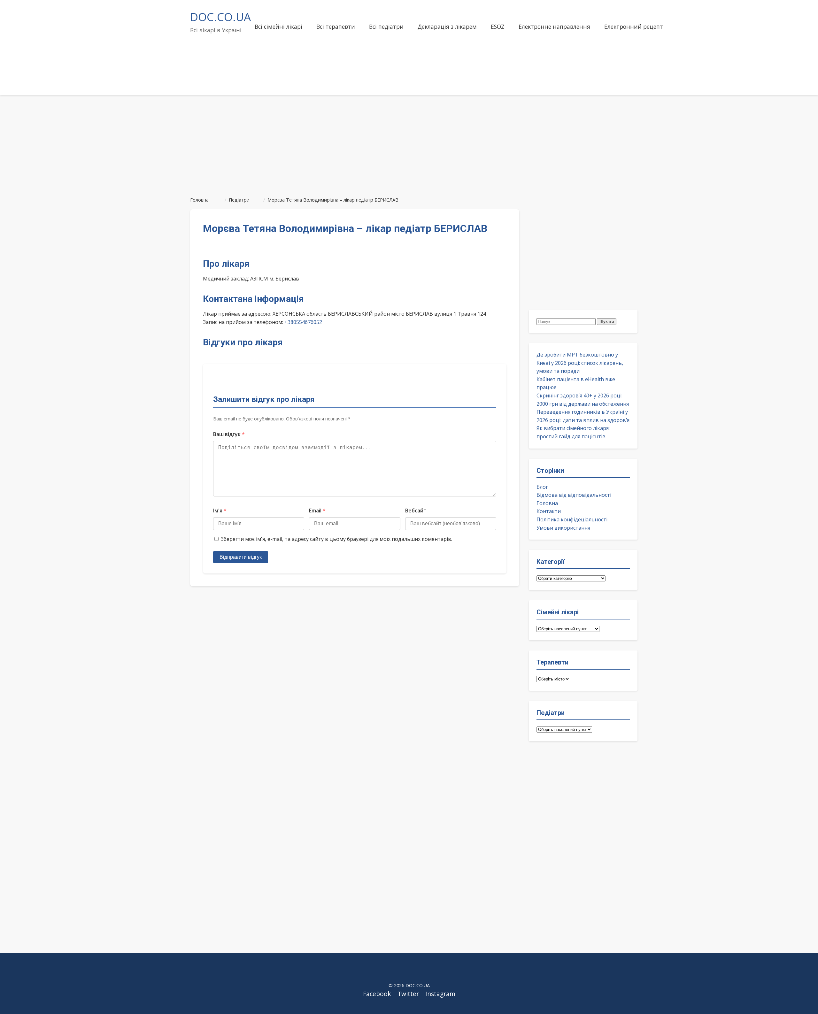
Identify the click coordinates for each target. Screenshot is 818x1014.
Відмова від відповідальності (573, 494)
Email (317, 510)
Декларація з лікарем (447, 26)
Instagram (440, 993)
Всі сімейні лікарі (278, 26)
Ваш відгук (229, 434)
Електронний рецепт (633, 26)
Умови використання (563, 527)
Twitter (408, 993)
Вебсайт (416, 510)
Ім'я (220, 510)
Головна (547, 503)
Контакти (548, 511)
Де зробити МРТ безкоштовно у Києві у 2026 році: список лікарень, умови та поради (579, 362)
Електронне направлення (554, 26)
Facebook (377, 993)
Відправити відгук (241, 557)
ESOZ (498, 26)
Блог (542, 486)
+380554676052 (303, 322)
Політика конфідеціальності (571, 519)
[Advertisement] (409, 143)
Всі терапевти (335, 26)
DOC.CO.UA (220, 16)
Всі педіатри (386, 26)
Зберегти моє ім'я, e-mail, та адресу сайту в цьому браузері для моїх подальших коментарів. (336, 538)
